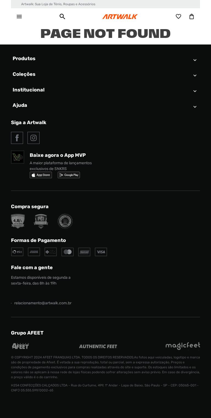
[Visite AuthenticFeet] (98, 346)
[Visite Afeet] (20, 348)
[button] (62, 16)
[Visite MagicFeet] (183, 348)
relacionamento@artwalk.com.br (42, 303)
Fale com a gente (32, 267)
